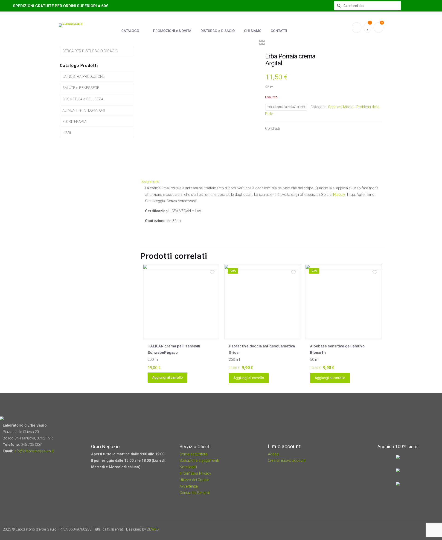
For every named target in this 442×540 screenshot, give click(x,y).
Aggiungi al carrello (167, 377)
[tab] (262, 182)
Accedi (273, 454)
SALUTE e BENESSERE (80, 88)
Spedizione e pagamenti (199, 460)
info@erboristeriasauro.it (34, 451)
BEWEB (153, 529)
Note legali (188, 467)
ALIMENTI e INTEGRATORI (83, 110)
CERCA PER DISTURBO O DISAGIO (90, 51)
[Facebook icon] (412, 529)
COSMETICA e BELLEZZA (82, 99)
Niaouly (339, 194)
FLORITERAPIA (74, 121)
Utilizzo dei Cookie (194, 480)
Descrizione (149, 181)
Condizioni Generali (195, 493)
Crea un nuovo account (286, 460)
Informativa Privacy (195, 473)
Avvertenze (189, 486)
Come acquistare (193, 454)
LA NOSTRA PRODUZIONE (83, 76)
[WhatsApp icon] (406, 529)
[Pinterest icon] (418, 529)
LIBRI (66, 133)
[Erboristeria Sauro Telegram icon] (423, 529)
